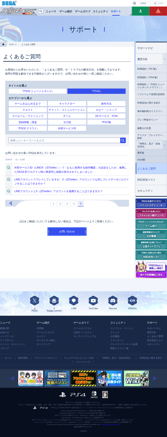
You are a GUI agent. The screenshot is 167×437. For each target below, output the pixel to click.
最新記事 (4, 328)
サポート (116, 11)
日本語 (143, 3)
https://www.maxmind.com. (111, 424)
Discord (113, 308)
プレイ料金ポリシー (147, 119)
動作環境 (23, 358)
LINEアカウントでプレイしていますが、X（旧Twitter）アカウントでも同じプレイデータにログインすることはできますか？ (71, 181)
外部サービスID (67, 128)
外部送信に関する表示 (148, 102)
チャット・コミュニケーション (67, 109)
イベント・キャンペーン (12, 344)
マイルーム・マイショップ (27, 116)
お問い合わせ (67, 231)
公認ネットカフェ (83, 332)
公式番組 (114, 336)
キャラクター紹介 (46, 340)
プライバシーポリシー (45, 358)
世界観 (40, 328)
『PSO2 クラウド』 (27, 128)
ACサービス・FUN (106, 116)
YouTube (93, 308)
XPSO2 (35, 309)
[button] (14, 378)
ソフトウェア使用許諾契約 (151, 94)
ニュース (51, 11)
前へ (10, 203)
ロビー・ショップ (106, 109)
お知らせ (4, 332)
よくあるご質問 (146, 168)
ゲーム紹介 (65, 11)
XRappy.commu (54, 309)
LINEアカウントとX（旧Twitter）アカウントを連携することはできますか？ (58, 191)
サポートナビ (145, 48)
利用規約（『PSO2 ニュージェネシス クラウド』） (151, 86)
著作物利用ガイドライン (149, 111)
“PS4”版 (106, 122)
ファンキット (117, 340)
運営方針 (142, 59)
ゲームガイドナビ (83, 328)
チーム (67, 116)
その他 (67, 122)
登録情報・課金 (28, 122)
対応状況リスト (146, 179)
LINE (73, 308)
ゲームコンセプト (46, 332)
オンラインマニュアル (85, 336)
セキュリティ (145, 190)
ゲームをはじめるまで (28, 103)
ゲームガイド (83, 11)
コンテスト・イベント (121, 328)
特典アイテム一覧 (119, 348)
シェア (160, 3)
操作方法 (106, 103)
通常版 (140, 152)
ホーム (8, 358)
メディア (4, 348)
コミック (114, 332)
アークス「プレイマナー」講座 (151, 136)
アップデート (7, 340)
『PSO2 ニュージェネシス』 (37, 91)
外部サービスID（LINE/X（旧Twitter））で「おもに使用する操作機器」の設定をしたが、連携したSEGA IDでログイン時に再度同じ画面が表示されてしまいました (70, 169)
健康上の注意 (144, 128)
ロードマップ (43, 344)
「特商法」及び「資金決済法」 (148, 145)
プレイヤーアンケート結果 (124, 344)
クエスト (28, 109)
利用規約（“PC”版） (147, 69)
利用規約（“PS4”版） (148, 77)
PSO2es (132, 308)
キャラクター (67, 103)
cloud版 (141, 159)
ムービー (41, 336)
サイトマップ (83, 362)
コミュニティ (100, 11)
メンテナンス (7, 336)
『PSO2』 (96, 91)
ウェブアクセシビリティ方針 (79, 358)
